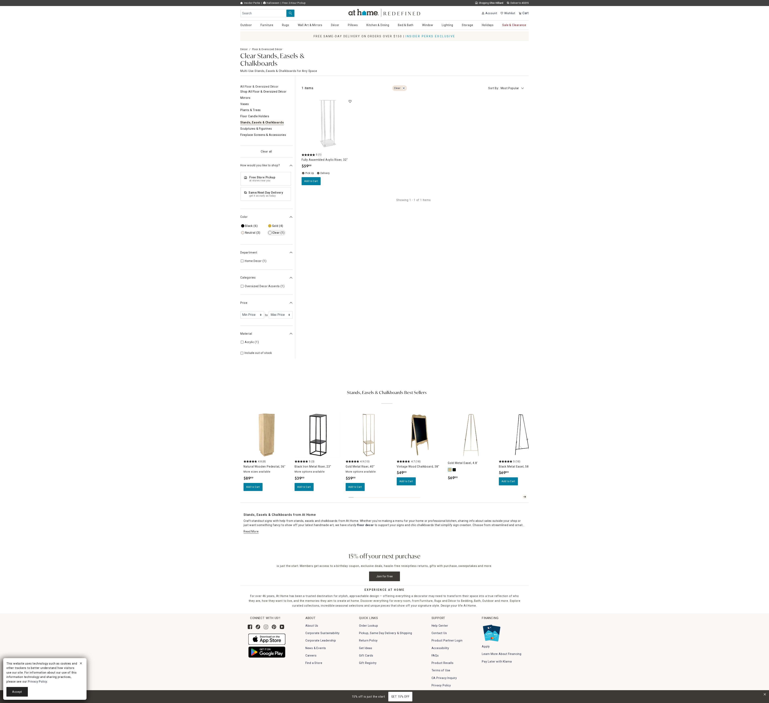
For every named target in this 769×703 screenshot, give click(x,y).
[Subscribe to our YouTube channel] (282, 627)
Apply (486, 646)
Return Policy (368, 640)
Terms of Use (441, 670)
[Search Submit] (290, 13)
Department (248, 252)
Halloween (273, 3)
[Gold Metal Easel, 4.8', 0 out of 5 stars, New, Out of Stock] (471, 435)
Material (246, 333)
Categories (248, 277)
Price (244, 302)
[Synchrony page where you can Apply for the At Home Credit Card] (491, 632)
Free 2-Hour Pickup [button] (294, 3)
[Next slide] (524, 496)
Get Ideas (365, 648)
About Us (311, 625)
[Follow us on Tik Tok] (258, 627)
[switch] (350, 101)
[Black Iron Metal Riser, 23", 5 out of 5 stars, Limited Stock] (318, 435)
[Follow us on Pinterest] (274, 627)
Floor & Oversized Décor (267, 49)
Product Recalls (443, 663)
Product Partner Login (447, 640)
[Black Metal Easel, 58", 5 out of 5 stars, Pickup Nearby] (522, 435)
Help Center (440, 625)
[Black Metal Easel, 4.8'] (454, 470)
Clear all (266, 151)
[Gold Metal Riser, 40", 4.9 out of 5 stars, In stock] (369, 435)
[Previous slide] (518, 496)
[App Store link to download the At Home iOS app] (266, 638)
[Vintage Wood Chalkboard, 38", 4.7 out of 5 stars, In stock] (420, 435)
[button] (384, 12)
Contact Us (439, 633)
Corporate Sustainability (322, 633)
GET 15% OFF (400, 696)
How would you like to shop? (260, 165)
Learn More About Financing (501, 654)
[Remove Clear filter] (403, 88)
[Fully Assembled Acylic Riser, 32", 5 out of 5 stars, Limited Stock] (328, 123)
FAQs (435, 655)
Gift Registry (368, 663)
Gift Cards (366, 655)
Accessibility (440, 648)
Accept (17, 691)
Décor (244, 49)
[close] (81, 664)
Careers (311, 655)
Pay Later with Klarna (497, 661)
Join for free (384, 576)
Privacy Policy (441, 685)
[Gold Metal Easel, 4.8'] (450, 470)
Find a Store (313, 663)
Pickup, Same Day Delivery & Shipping (385, 633)
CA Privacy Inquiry (444, 678)
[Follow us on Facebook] (250, 627)
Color (244, 216)
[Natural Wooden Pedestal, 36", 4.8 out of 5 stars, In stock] (267, 435)
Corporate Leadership (320, 640)
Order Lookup (368, 625)
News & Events (315, 648)
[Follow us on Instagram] (266, 627)
